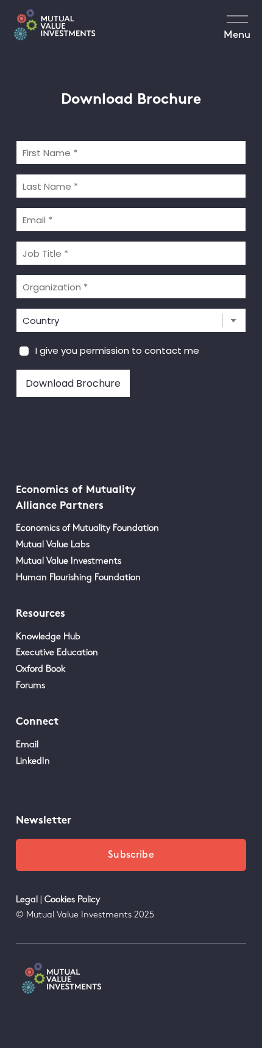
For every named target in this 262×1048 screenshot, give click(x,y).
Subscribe (131, 855)
